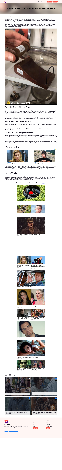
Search (34, 426)
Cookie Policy (48, 424)
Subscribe (55, 1)
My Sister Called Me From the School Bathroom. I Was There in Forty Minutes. (17, 413)
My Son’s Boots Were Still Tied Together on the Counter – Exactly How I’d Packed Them (44, 413)
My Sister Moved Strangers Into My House (13, 394)
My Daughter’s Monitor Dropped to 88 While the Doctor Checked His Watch (44, 393)
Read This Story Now (9, 424)
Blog (33, 424)
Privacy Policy (48, 422)
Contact (49, 1)
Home (34, 422)
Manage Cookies (49, 426)
